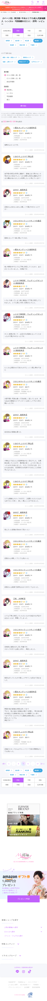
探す (32, 4)
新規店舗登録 (36, 987)
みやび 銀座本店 (20, 190)
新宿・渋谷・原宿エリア (10, 57)
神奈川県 (22, 45)
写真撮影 (10, 96)
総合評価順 (10, 82)
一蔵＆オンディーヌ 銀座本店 (24, 128)
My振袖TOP (12, 982)
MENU (43, 4)
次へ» (42, 764)
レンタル (10, 93)
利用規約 (36, 984)
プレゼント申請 (23, 899)
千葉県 (32, 45)
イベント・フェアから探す (13, 936)
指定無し (10, 90)
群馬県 (8, 40)
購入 (8, 99)
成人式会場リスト (25, 984)
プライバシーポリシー (14, 987)
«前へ (4, 764)
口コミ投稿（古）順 (14, 78)
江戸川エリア (35, 62)
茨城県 (12, 45)
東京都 (37, 40)
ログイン (38, 4)
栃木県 (17, 40)
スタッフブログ (32, 982)
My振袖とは (21, 982)
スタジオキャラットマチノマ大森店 (27, 221)
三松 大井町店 (19, 599)
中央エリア (22, 62)
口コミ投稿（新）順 (14, 75)
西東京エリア (27, 57)
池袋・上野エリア (8, 62)
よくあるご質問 (12, 984)
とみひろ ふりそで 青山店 (23, 156)
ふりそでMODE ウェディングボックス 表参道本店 (28, 282)
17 (38, 764)
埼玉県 (27, 40)
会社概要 (26, 987)
